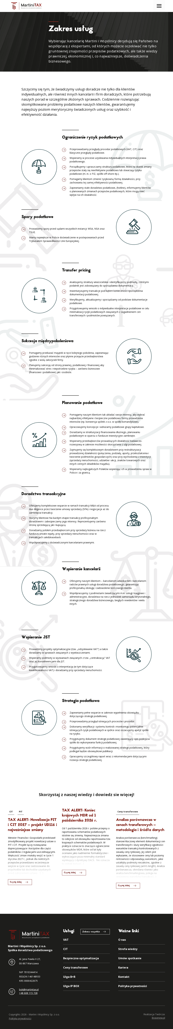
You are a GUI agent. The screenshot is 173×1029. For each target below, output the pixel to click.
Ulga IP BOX (71, 986)
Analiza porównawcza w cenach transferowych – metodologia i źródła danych (140, 825)
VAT (66, 940)
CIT (11, 811)
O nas (122, 940)
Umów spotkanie (129, 958)
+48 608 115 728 (28, 993)
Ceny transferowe (127, 811)
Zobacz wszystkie (91, 931)
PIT (20, 811)
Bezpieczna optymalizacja (81, 958)
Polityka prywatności (132, 986)
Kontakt (123, 977)
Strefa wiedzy (127, 949)
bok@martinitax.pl (29, 989)
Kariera (123, 967)
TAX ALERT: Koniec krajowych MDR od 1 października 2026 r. (79, 816)
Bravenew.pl (158, 1017)
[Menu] (159, 6)
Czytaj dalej (16, 882)
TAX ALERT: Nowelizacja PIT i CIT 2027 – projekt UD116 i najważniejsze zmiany (32, 825)
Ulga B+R (69, 977)
